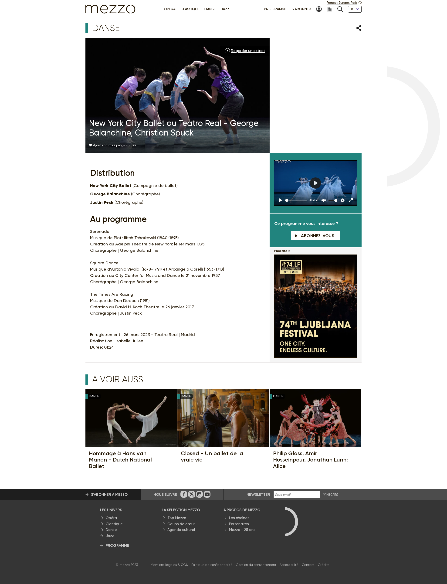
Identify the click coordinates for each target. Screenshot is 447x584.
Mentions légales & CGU (169, 565)
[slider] (296, 200)
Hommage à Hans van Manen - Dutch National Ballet (120, 459)
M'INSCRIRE (330, 494)
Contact (308, 565)
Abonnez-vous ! (318, 235)
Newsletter (258, 494)
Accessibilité (289, 565)
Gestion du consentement (256, 565)
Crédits (323, 565)
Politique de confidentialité (212, 565)
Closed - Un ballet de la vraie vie (212, 456)
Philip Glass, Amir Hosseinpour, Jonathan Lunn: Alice (310, 459)
